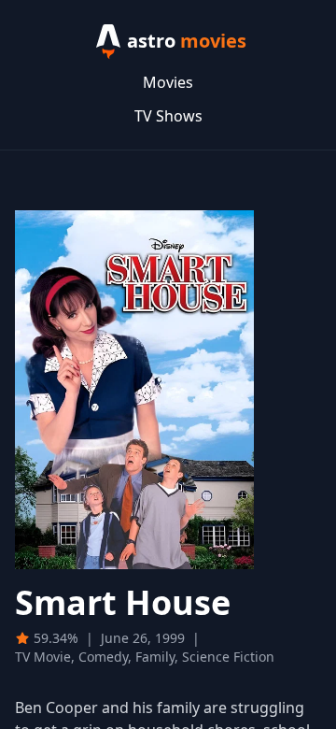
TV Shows (168, 116)
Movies (168, 82)
